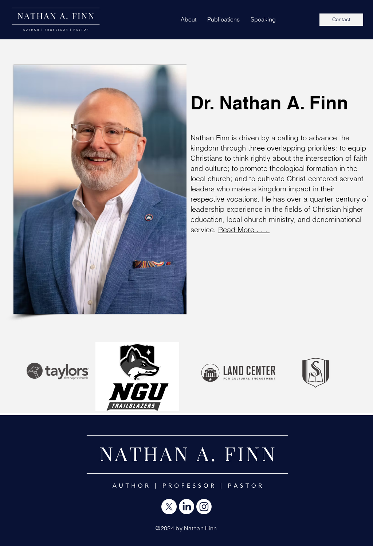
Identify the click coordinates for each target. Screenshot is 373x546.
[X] (169, 506)
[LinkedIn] (186, 506)
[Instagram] (204, 506)
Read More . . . (244, 229)
